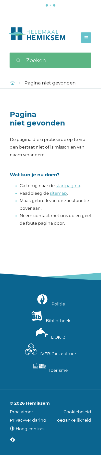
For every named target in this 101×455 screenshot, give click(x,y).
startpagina (68, 185)
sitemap (58, 193)
